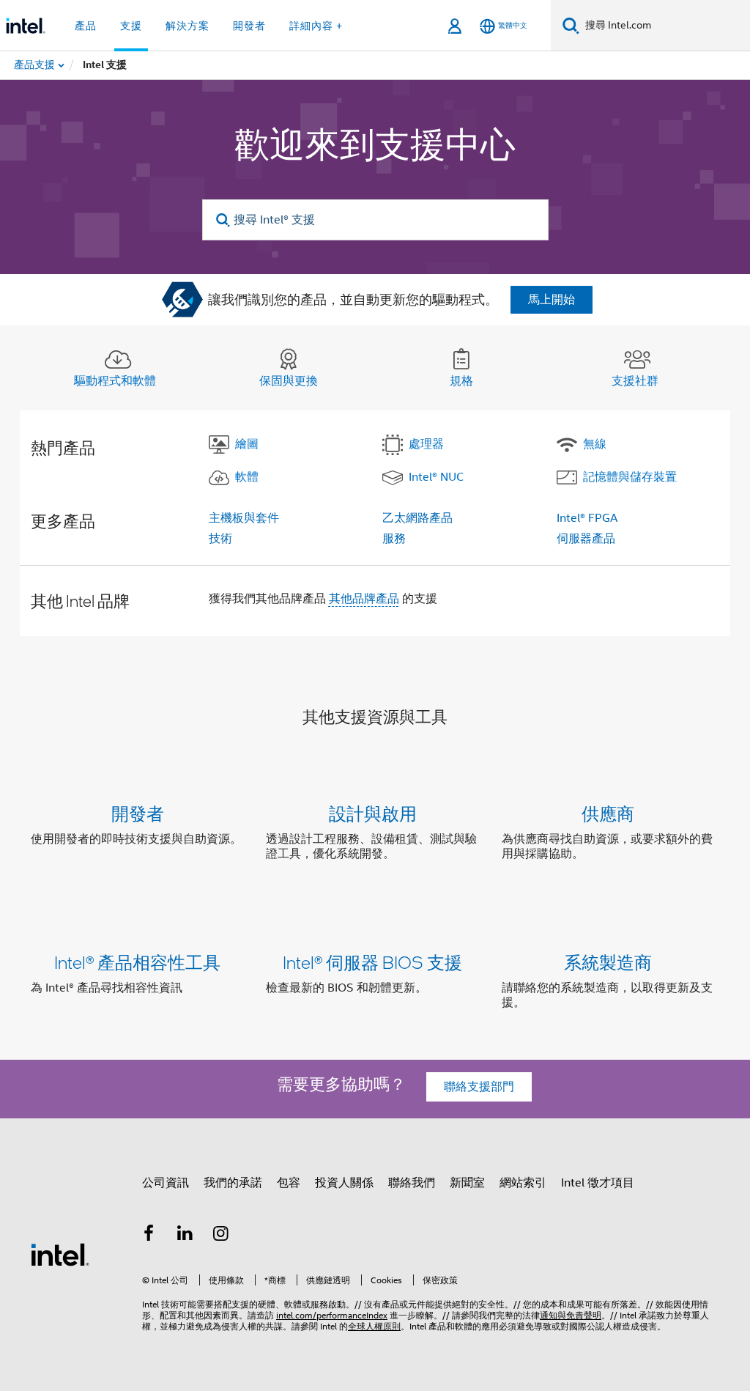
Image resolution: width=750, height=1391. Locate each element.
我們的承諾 (233, 1183)
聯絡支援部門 (479, 1087)
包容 (288, 1183)
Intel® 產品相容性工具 (137, 962)
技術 (220, 538)
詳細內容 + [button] (316, 25)
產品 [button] (86, 25)
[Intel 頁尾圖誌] (60, 1254)
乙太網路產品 (417, 518)
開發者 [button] (249, 25)
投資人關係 (344, 1183)
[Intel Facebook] (148, 1235)
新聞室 (467, 1183)
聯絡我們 (411, 1183)
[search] (224, 220)
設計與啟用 (373, 813)
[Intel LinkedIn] (185, 1235)
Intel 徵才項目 (597, 1183)
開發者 (137, 813)
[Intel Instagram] (221, 1235)
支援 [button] (131, 25)
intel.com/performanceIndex (331, 1315)
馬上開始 (551, 299)
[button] (375, 837)
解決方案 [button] (187, 25)
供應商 (608, 813)
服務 (394, 538)
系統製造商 (608, 962)
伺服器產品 (586, 538)
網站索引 (523, 1183)
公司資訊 (165, 1183)
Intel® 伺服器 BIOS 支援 (372, 962)
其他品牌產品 (364, 598)
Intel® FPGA (587, 518)
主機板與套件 (244, 518)
